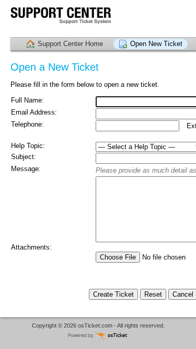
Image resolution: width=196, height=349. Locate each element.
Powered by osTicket (98, 335)
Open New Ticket (156, 44)
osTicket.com (95, 325)
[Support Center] (67, 18)
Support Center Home (70, 44)
